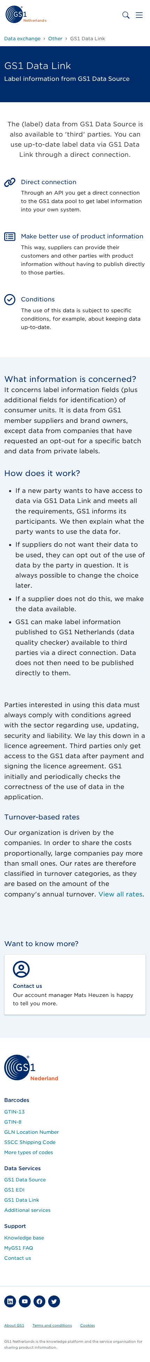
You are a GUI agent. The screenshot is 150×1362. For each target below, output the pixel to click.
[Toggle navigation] (139, 15)
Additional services (27, 1210)
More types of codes (28, 1152)
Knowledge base (24, 1238)
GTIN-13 (14, 1112)
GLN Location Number (31, 1132)
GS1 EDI (14, 1190)
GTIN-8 (13, 1122)
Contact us (17, 1258)
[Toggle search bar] (126, 15)
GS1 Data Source (25, 1179)
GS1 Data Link (21, 1200)
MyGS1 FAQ (18, 1248)
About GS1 (14, 1325)
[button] (10, 1301)
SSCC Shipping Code (29, 1142)
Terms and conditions (52, 1325)
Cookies (87, 1325)
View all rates (120, 894)
